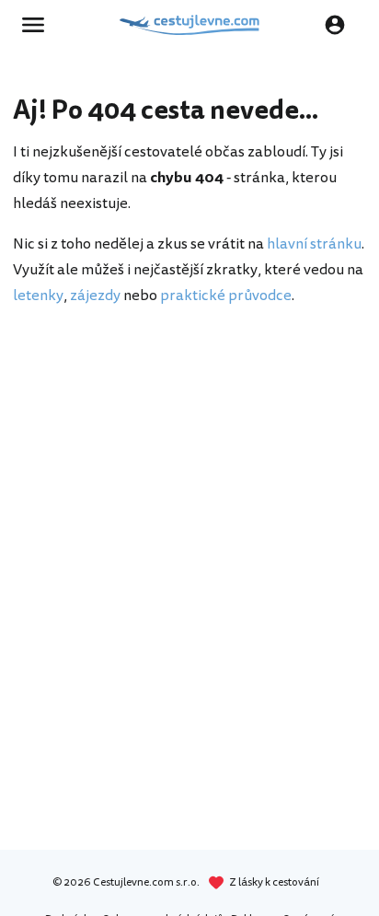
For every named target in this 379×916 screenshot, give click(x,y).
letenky (38, 295)
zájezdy (95, 295)
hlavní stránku (314, 244)
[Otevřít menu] (38, 25)
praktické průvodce (226, 295)
